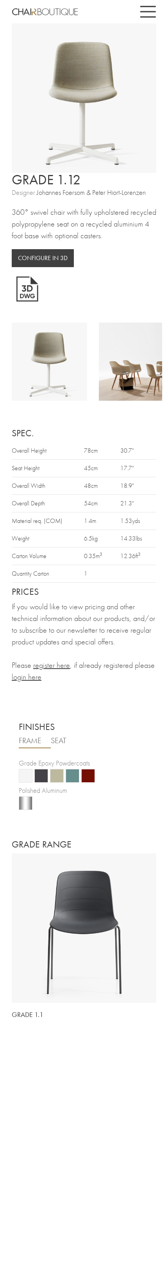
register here (51, 665)
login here (26, 677)
